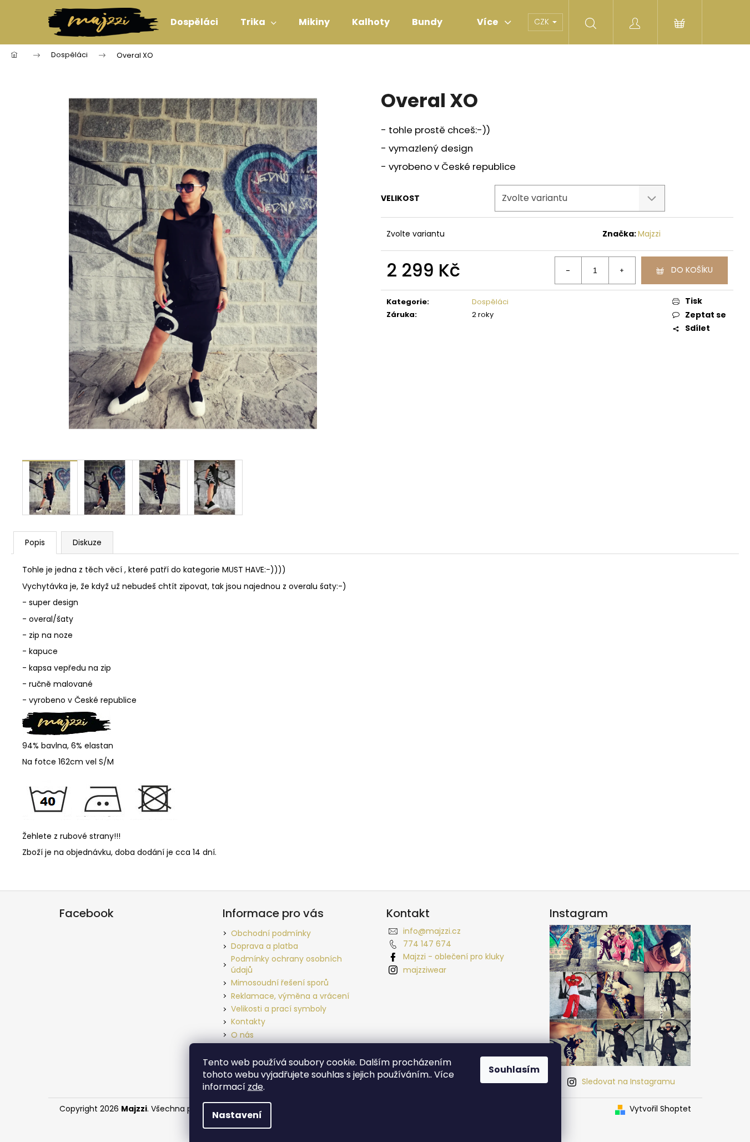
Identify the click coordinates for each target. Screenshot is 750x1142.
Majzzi (649, 233)
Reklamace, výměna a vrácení (290, 996)
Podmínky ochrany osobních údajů (286, 964)
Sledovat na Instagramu (628, 1081)
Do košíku (692, 269)
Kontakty (248, 1021)
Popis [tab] (35, 542)
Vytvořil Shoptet (660, 1109)
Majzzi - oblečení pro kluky (453, 956)
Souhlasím (514, 1069)
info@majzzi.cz (432, 931)
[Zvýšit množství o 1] (621, 270)
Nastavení (237, 1115)
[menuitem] (194, 22)
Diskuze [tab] (87, 542)
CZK (542, 21)
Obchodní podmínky (271, 933)
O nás (242, 1034)
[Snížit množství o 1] (568, 270)
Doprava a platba (264, 946)
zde (255, 1086)
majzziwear (424, 969)
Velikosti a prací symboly (278, 1008)
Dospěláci (490, 301)
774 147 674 (427, 943)
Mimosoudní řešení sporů (280, 982)
